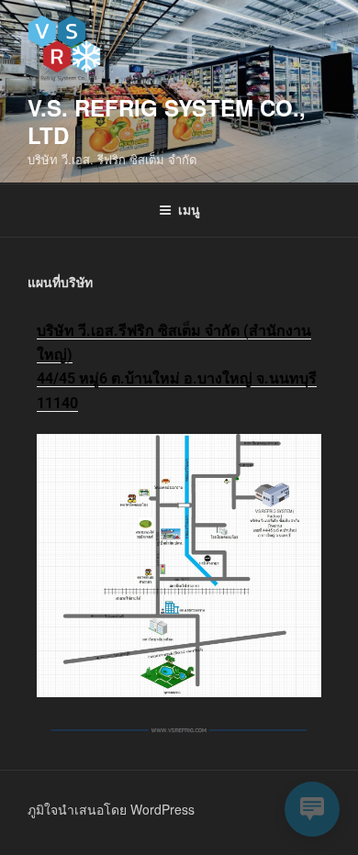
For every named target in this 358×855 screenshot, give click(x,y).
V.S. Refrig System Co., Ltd (167, 121)
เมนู (189, 209)
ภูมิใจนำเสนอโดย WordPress (111, 809)
